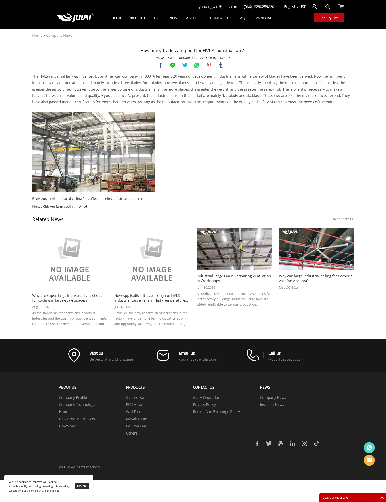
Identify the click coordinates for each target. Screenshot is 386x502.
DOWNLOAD (262, 17)
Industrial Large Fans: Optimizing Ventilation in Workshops (234, 278)
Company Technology (77, 404)
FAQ (241, 17)
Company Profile (73, 397)
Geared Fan (135, 397)
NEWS (174, 17)
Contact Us (221, 17)
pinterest (209, 65)
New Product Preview (77, 418)
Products (138, 17)
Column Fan (136, 426)
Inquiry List (329, 18)
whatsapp (196, 65)
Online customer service (369, 447)
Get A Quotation (206, 397)
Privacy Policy (204, 404)
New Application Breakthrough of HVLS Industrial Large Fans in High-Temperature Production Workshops (149, 298)
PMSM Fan (134, 404)
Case (158, 17)
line (172, 65)
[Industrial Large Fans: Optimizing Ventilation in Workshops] (234, 249)
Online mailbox (369, 460)
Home (116, 17)
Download (67, 426)
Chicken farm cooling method (65, 206)
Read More (343, 219)
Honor (64, 411)
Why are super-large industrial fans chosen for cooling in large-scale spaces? (68, 298)
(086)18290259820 (259, 6)
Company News (59, 35)
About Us (194, 17)
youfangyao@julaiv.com (218, 6)
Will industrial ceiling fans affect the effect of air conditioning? (96, 198)
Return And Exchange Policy (216, 411)
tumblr (221, 65)
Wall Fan (133, 411)
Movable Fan (136, 418)
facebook (160, 65)
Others (132, 433)
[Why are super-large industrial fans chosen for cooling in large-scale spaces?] (69, 259)
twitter (184, 65)
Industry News (272, 404)
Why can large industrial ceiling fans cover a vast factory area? (315, 278)
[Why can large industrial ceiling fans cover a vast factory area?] (316, 249)
